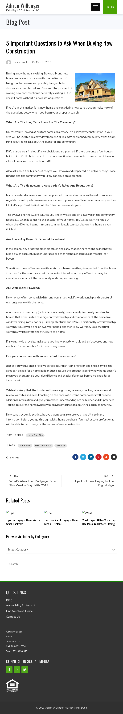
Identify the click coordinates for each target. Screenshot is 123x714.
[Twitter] (24, 669)
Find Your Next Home (19, 611)
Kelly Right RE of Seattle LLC (22, 10)
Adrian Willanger (23, 5)
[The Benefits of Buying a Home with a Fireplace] (48, 513)
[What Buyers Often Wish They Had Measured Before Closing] (87, 513)
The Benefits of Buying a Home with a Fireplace (61, 522)
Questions (60, 445)
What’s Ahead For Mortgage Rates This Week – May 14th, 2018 (33, 481)
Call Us (110, 7)
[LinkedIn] (17, 669)
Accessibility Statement (20, 605)
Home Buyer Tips (35, 435)
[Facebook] (9, 669)
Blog (9, 600)
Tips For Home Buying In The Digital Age (94, 481)
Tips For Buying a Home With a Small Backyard (23, 522)
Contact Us (13, 617)
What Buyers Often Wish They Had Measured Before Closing (99, 522)
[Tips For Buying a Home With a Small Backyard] (10, 513)
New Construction (43, 445)
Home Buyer (25, 445)
